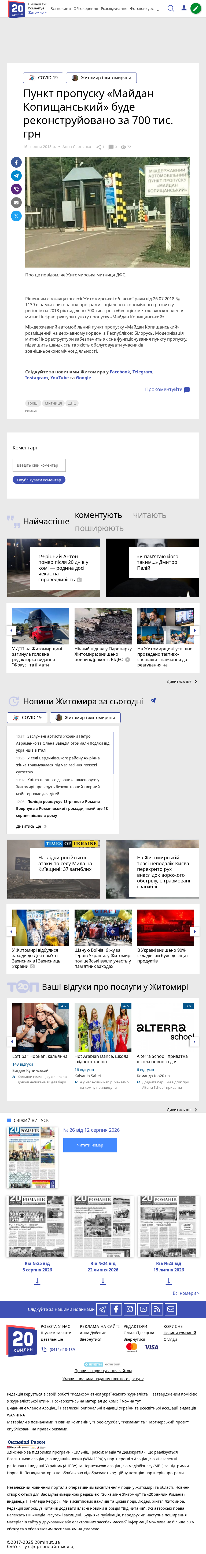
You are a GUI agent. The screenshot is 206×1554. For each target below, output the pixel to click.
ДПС (72, 403)
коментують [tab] (98, 514)
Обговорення (85, 8)
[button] (153, 701)
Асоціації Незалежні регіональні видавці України (88, 1408)
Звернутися (90, 1339)
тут (138, 1401)
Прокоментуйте (167, 389)
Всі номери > (186, 1293)
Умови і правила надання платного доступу (103, 1378)
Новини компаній (180, 1332)
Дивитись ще (183, 682)
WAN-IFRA (16, 1415)
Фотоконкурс (142, 8)
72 (125, 147)
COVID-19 (48, 78)
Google (83, 378)
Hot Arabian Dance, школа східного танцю (101, 1059)
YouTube (59, 378)
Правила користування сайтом (103, 1370)
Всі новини (60, 8)
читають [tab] (150, 514)
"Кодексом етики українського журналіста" (110, 1394)
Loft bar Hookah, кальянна (40, 1056)
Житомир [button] (36, 12)
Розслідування (114, 8)
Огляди (170, 1339)
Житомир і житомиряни (106, 78)
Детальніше (52, 1339)
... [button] (158, 8)
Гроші (33, 403)
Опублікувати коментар (39, 479)
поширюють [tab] (99, 527)
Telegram (142, 372)
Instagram (36, 378)
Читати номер (90, 1145)
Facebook (120, 372)
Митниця (53, 403)
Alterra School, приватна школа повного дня (162, 1059)
